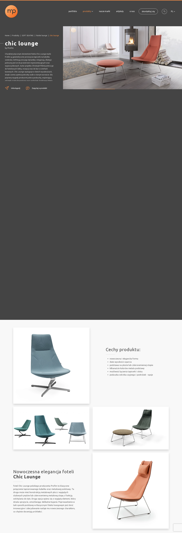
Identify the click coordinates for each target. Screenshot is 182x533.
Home (7, 35)
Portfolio (73, 11)
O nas (132, 11)
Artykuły (120, 11)
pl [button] (172, 11)
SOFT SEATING (28, 35)
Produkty (87, 11)
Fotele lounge (41, 35)
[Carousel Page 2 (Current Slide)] (105, 87)
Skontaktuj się (148, 11)
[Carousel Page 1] (83, 87)
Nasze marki (104, 11)
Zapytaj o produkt (39, 88)
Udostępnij (15, 88)
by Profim (9, 48)
